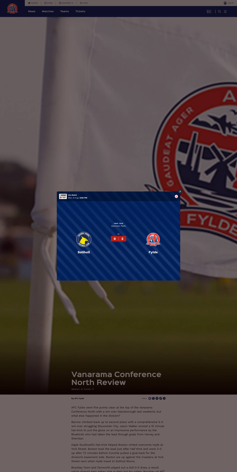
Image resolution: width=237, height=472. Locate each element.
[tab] (176, 196)
